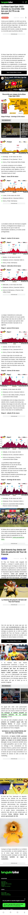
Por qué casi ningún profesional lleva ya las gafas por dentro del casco (10, 700)
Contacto (3, 885)
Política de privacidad (6, 894)
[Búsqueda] (23, 2)
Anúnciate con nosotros (6, 883)
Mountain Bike (5, 17)
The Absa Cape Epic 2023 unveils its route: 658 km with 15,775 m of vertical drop (13, 905)
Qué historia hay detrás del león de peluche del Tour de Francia (9, 134)
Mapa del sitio (4, 882)
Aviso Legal (3, 892)
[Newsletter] (26, 2)
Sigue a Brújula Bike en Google (14, 72)
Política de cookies (5, 893)
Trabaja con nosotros (5, 886)
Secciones (3, 881)
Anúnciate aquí (14, 34)
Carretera (4, 558)
